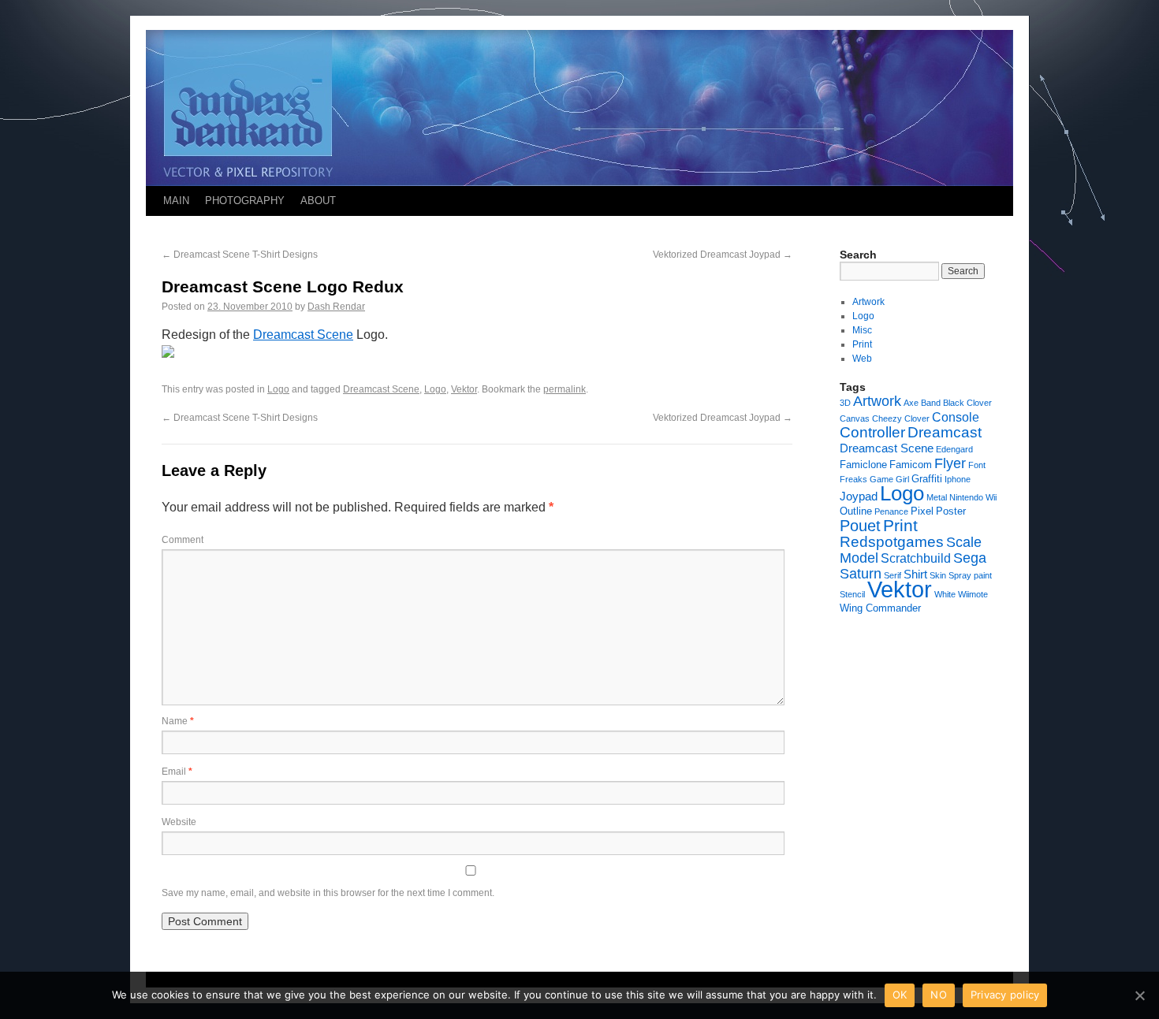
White (945, 594)
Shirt (915, 574)
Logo (278, 389)
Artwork (868, 301)
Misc (862, 330)
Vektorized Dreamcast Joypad (722, 254)
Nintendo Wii (973, 497)
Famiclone (863, 464)
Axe (911, 402)
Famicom (910, 464)
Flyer (950, 463)
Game (881, 479)
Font (977, 465)
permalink (564, 389)
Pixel (922, 511)
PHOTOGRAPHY (245, 200)
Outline (856, 511)
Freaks (853, 479)
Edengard (954, 449)
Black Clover (967, 402)
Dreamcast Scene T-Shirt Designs (240, 254)
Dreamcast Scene (303, 334)
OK (900, 994)
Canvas (855, 418)
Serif (892, 575)
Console (955, 417)
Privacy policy (1005, 994)
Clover (917, 418)
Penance (891, 511)
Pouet (860, 525)
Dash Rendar (336, 306)
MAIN (176, 200)
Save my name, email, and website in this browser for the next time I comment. (328, 892)
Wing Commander (880, 608)
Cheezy (887, 418)
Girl (902, 479)
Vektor (464, 389)
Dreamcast (944, 432)
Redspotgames (892, 542)
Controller (872, 432)
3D (845, 402)
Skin (938, 575)
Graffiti (926, 479)
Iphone (958, 479)
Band (931, 402)
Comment (182, 539)
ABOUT (318, 200)
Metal (936, 497)
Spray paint (970, 575)
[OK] (1139, 995)
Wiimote (973, 594)
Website (179, 821)
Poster (951, 511)
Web (862, 358)
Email (177, 771)
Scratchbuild (916, 558)
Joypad (859, 496)
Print (862, 344)
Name (178, 721)
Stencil (852, 594)
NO (938, 994)
